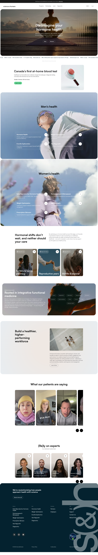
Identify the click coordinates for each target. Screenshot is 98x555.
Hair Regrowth (17, 523)
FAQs (71, 509)
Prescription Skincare (18, 520)
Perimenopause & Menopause (17, 514)
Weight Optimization (18, 518)
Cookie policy (53, 546)
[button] (77, 430)
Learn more (18, 83)
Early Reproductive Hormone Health (20, 509)
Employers (53, 512)
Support (72, 512)
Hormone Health (36, 509)
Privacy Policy (34, 546)
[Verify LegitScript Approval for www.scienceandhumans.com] (73, 536)
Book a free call (18, 497)
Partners (53, 509)
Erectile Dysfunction (37, 514)
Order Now (61, 1)
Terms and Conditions (74, 546)
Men (45, 41)
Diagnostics (16, 526)
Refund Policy (73, 517)
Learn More (54, 365)
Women (52, 41)
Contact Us (73, 514)
